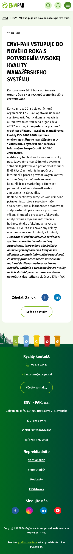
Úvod (5, 18)
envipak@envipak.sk (39, 374)
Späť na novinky (36, 311)
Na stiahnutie (36, 460)
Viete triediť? (36, 469)
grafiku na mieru (27, 542)
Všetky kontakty (36, 387)
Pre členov (57, 5)
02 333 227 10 (39, 364)
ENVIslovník (36, 489)
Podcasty (36, 479)
